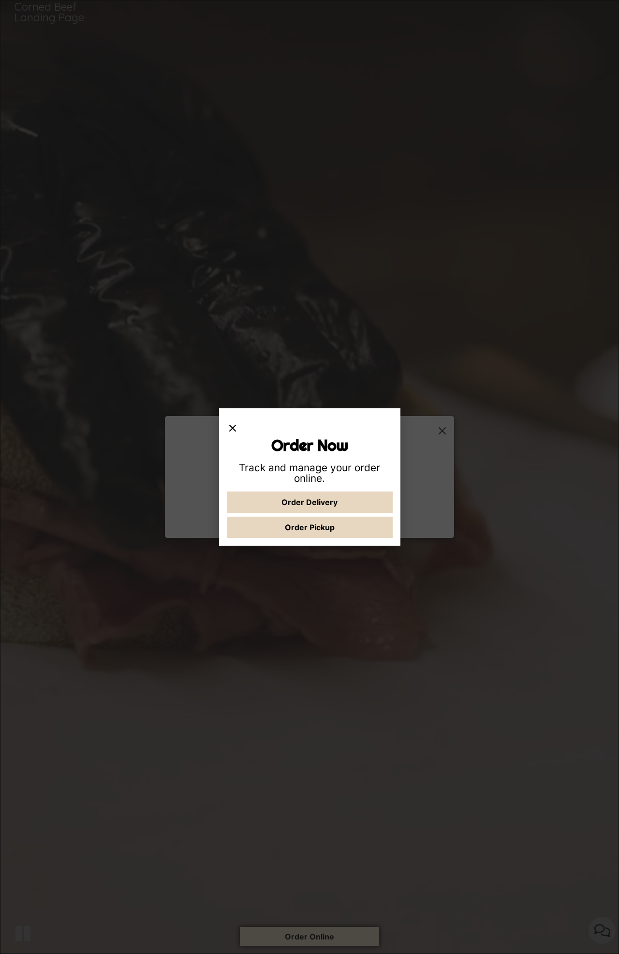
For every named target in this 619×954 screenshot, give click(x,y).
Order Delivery (309, 502)
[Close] (232, 425)
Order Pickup (310, 527)
